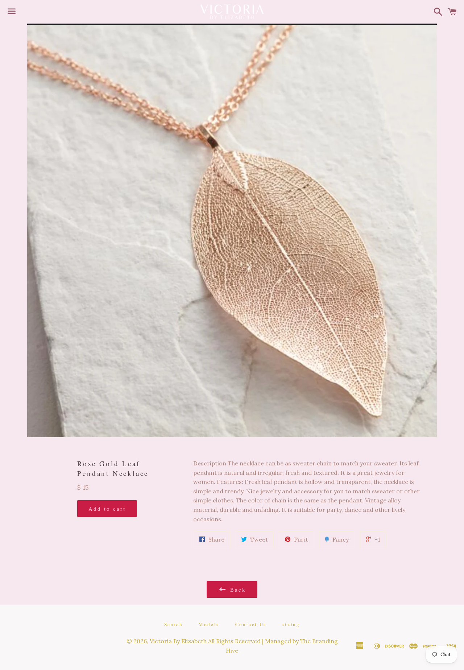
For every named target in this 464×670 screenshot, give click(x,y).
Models (209, 624)
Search (173, 624)
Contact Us (250, 624)
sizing (291, 624)
